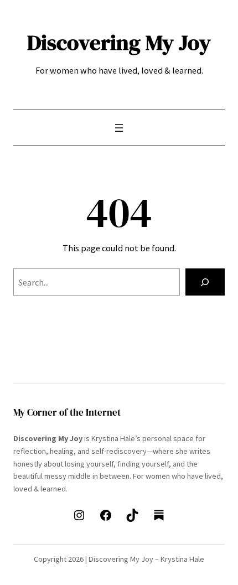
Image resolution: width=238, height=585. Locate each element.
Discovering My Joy (119, 42)
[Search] (205, 282)
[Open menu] (119, 127)
